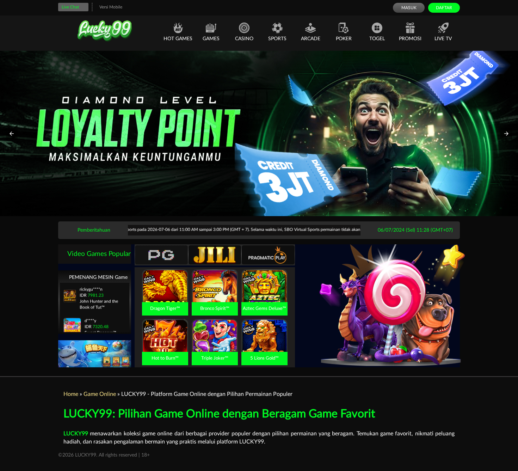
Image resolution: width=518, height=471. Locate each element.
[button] (12, 134)
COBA (165, 277)
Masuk (409, 8)
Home (70, 394)
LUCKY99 (75, 433)
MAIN (165, 293)
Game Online (100, 394)
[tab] (161, 254)
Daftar (444, 8)
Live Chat (70, 7)
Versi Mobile (110, 7)
